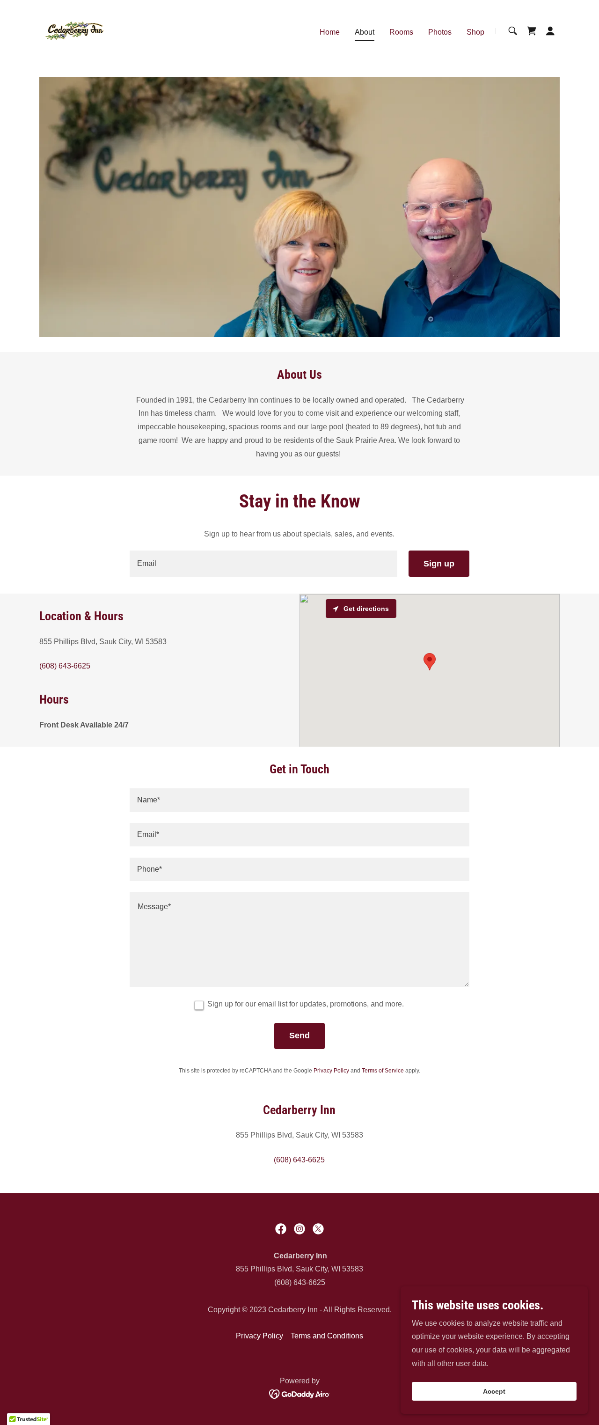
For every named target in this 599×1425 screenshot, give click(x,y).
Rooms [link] (401, 32)
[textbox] (263, 564)
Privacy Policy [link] (331, 1070)
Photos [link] (440, 32)
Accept (494, 1391)
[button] (550, 31)
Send (299, 1035)
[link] (74, 30)
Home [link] (330, 32)
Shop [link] (475, 32)
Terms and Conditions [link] (327, 1336)
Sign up (439, 563)
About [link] (364, 32)
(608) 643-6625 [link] (64, 666)
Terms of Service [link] (383, 1070)
